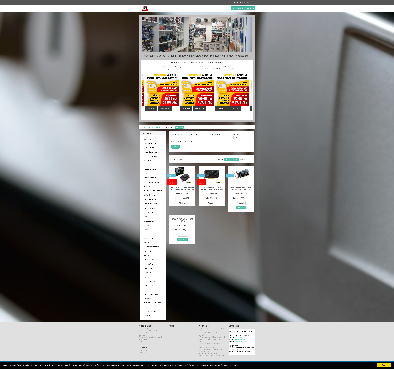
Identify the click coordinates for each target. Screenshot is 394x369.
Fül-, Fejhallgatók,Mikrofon (153, 191)
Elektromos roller (150, 178)
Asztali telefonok (150, 143)
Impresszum (143, 335)
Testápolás (148, 298)
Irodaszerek (148, 216)
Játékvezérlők (149, 221)
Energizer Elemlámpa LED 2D (208, 353)
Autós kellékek (149, 148)
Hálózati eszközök (150, 199)
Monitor (146, 242)
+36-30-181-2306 (239, 339)
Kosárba (242, 207)
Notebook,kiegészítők (151, 247)
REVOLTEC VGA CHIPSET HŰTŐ (182, 220)
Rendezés (236, 134)
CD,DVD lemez (148, 160)
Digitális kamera (149, 165)
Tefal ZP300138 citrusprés (207, 347)
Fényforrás (147, 186)
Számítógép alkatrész (154, 127)
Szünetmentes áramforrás (153, 281)
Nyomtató (147, 251)
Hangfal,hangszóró (150, 204)
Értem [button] (384, 365)
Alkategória (179, 127)
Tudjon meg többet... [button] (230, 365)
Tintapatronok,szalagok (152, 303)
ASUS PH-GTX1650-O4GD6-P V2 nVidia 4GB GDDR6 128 (182, 188)
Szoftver (147, 277)
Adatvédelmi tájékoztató (147, 329)
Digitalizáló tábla (150, 169)
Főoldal (142, 127)
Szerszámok (148, 273)
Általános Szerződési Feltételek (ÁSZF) (151, 331)
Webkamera (147, 316)
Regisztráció (250, 2)
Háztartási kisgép (150, 208)
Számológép (148, 268)
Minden (235, 159)
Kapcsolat (232, 358)
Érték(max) (216, 134)
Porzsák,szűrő (149, 260)
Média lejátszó (149, 234)
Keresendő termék (176, 134)
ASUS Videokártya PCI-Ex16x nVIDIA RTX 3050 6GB (211, 188)
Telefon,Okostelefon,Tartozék (154, 290)
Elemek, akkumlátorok (151, 182)
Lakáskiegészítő (149, 229)
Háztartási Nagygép (150, 212)
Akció (174, 142)
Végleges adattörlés (145, 333)
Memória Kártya (149, 238)
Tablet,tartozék (149, 285)
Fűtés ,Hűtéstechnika (151, 195)
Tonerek (146, 307)
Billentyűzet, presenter (152, 152)
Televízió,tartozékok (151, 294)
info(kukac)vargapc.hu (241, 341)
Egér (145, 173)
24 (230, 159)
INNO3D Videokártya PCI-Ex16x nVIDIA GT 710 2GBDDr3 (241, 189)
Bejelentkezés (239, 2)
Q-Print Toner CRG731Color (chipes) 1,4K (212, 337)
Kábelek (146, 225)
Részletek (182, 203)
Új (180, 142)
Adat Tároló (148, 139)
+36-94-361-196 (240, 337)
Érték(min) (194, 134)
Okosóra (147, 255)
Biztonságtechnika (150, 156)
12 (226, 159)
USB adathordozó (150, 311)
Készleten (190, 142)
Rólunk (141, 341)
